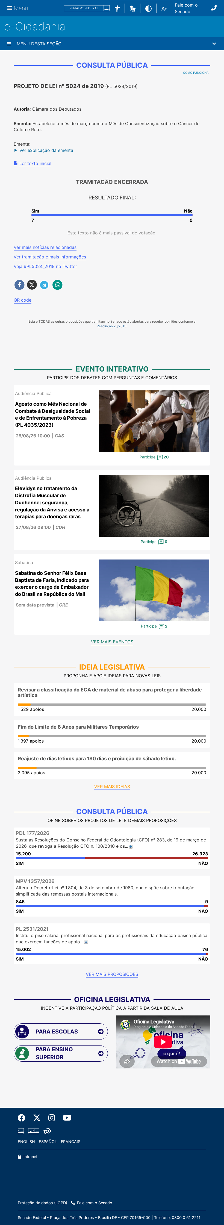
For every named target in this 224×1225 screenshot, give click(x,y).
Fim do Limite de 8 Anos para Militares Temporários (78, 727)
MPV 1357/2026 (35, 881)
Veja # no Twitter (45, 266)
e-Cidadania (35, 26)
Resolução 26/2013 (111, 326)
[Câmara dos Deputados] (22, 1131)
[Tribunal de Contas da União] (46, 1131)
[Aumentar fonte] (164, 8)
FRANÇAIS (70, 1141)
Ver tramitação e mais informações (50, 257)
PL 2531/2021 (32, 929)
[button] (132, 8)
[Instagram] (52, 1118)
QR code (22, 300)
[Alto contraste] (148, 8)
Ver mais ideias (112, 786)
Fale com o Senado (186, 8)
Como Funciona (195, 73)
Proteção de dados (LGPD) (42, 1202)
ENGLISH (26, 1141)
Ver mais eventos (112, 641)
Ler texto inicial (35, 163)
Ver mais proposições (112, 974)
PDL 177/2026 (32, 833)
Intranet (29, 1156)
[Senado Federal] (87, 8)
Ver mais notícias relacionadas (45, 247)
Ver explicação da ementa (46, 150)
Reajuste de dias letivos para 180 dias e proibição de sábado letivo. (97, 758)
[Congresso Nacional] (33, 1131)
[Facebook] (23, 1118)
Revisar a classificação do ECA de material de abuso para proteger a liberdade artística (110, 692)
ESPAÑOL (48, 1141)
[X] (37, 1118)
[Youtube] (65, 1118)
